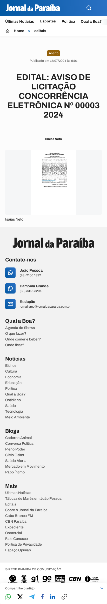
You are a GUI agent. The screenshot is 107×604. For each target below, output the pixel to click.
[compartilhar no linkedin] (52, 597)
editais (40, 31)
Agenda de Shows (20, 328)
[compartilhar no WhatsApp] (8, 597)
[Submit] (88, 8)
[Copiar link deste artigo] (64, 597)
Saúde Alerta (15, 461)
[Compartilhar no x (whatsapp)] (20, 597)
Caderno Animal (18, 438)
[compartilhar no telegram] (32, 597)
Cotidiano (13, 400)
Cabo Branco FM (19, 516)
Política (68, 21)
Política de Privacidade (23, 544)
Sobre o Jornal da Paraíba (26, 510)
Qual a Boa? (91, 21)
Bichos (10, 366)
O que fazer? (15, 333)
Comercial (13, 533)
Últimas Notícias (19, 21)
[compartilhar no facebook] (42, 597)
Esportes (48, 21)
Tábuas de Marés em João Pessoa (33, 499)
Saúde (10, 406)
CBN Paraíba (15, 521)
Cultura (11, 371)
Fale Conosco (16, 539)
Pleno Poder (15, 449)
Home (19, 31)
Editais (10, 504)
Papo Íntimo (15, 472)
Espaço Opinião (18, 550)
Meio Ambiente (17, 417)
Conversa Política (19, 444)
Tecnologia (14, 411)
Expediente (14, 527)
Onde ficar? (14, 345)
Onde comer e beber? (23, 339)
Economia (13, 377)
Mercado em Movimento (25, 466)
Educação (13, 383)
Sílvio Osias (14, 455)
